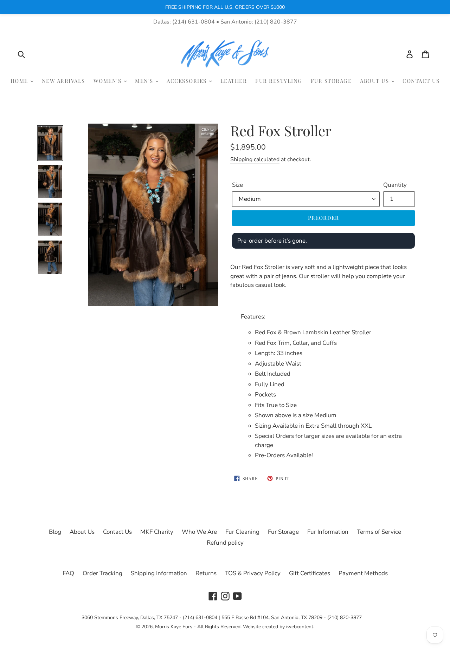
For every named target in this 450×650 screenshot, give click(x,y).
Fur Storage (331, 80)
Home (20, 80)
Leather (233, 80)
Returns (206, 573)
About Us (375, 80)
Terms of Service (379, 532)
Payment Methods (363, 573)
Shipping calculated (254, 159)
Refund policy (225, 543)
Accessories (187, 80)
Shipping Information (159, 573)
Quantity (395, 185)
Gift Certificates (309, 573)
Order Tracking (102, 573)
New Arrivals (63, 80)
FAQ (68, 573)
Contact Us (421, 80)
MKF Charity (156, 532)
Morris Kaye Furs (173, 626)
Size (237, 185)
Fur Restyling (278, 80)
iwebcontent (299, 626)
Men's (145, 80)
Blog (55, 532)
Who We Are (199, 532)
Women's (108, 80)
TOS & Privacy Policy (253, 573)
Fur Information (327, 532)
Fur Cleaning (242, 532)
